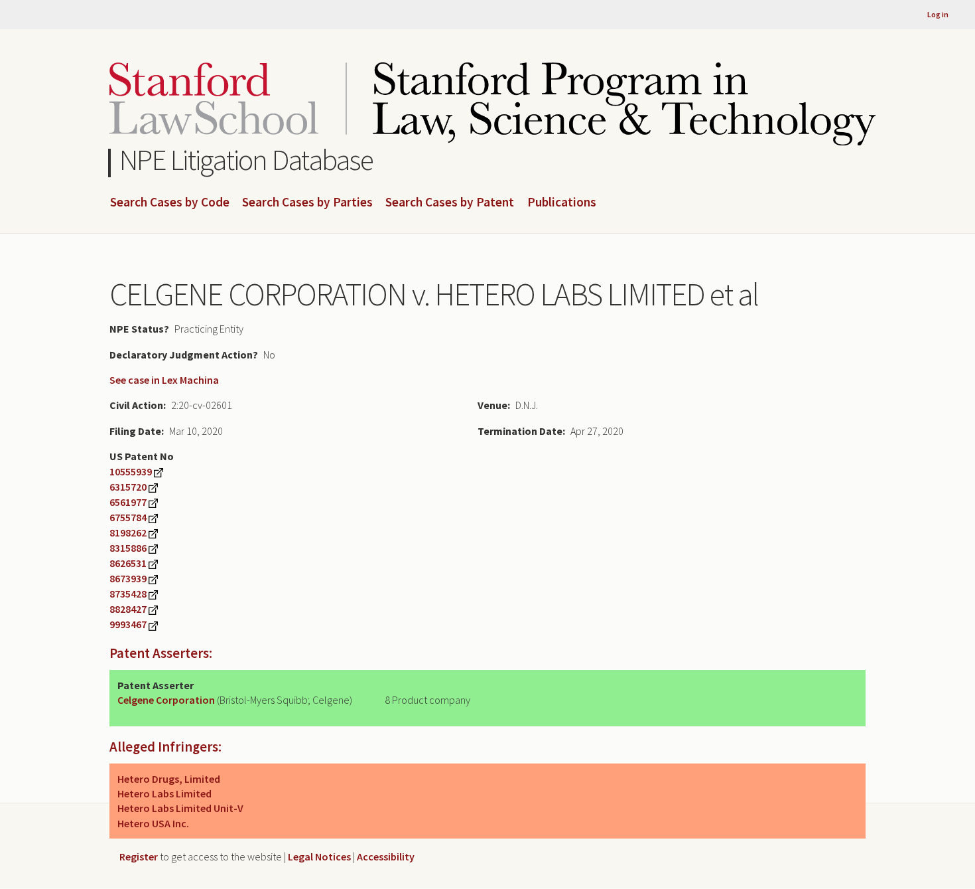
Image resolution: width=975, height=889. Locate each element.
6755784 (128, 517)
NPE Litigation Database (246, 159)
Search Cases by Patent (449, 202)
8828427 (128, 608)
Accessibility (386, 856)
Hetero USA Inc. (153, 823)
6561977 (128, 502)
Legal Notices (319, 856)
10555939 (130, 471)
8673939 (128, 578)
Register (138, 856)
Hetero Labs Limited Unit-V (180, 808)
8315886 (128, 547)
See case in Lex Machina (164, 379)
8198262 (128, 532)
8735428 (128, 593)
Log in (937, 14)
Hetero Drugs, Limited (168, 778)
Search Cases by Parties (307, 202)
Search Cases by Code (169, 202)
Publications (561, 202)
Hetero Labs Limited (164, 793)
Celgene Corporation (166, 699)
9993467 (128, 624)
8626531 (128, 563)
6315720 (128, 486)
